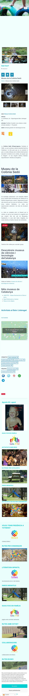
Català (7, 694)
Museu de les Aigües (9, 301)
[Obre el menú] (25, 8)
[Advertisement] (14, 32)
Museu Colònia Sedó (10, 114)
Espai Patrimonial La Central (11, 299)
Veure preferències (14, 690)
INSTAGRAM (4, 317)
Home (2, 81)
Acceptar (14, 686)
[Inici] (1, 68)
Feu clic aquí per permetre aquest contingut (14, 330)
